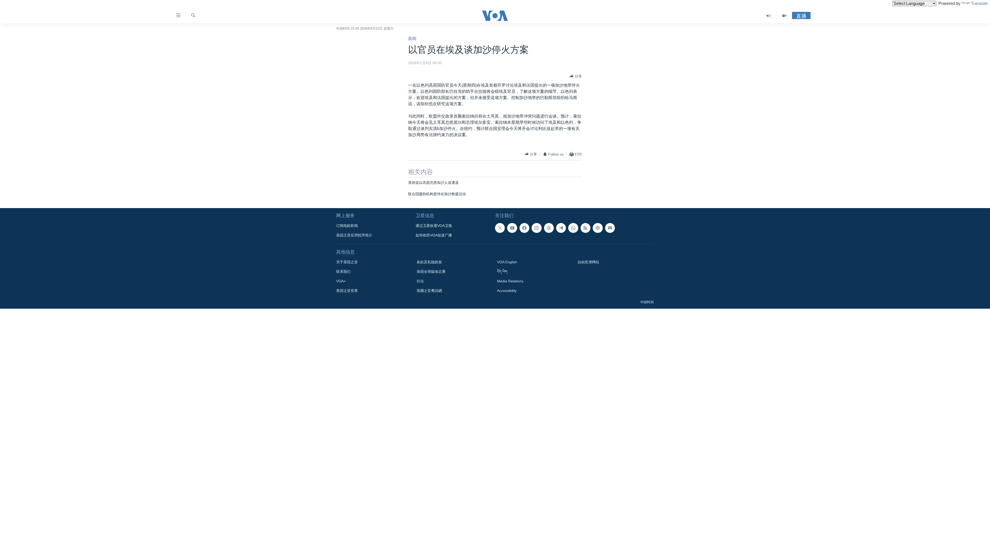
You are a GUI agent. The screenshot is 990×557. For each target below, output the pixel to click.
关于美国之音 (347, 262)
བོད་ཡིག (502, 271)
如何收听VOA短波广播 (434, 235)
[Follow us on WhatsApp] (573, 228)
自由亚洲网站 (588, 262)
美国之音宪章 (347, 291)
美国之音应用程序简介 (354, 235)
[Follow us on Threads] (549, 228)
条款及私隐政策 (429, 262)
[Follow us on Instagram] (536, 228)
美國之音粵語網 (429, 291)
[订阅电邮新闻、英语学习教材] (610, 228)
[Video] (784, 16)
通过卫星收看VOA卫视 (434, 226)
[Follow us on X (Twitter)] (500, 228)
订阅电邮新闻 (347, 226)
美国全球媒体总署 (431, 271)
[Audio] (769, 16)
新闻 (412, 38)
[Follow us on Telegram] (561, 228)
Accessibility (507, 291)
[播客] (598, 228)
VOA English (507, 262)
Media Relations (510, 281)
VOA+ (341, 281)
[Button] (576, 76)
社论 (420, 281)
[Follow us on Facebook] (524, 228)
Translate (979, 3)
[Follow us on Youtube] (512, 228)
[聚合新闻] (585, 228)
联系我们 (343, 271)
